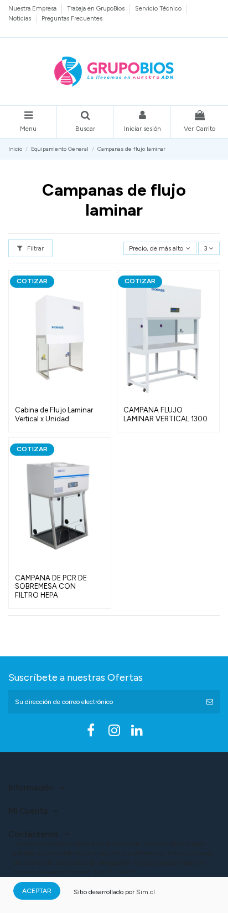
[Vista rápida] (59, 397)
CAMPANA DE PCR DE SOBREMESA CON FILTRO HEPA (51, 586)
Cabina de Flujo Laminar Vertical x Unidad (54, 414)
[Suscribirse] (210, 701)
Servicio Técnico (159, 8)
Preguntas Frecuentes (72, 18)
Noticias (20, 18)
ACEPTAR (36, 891)
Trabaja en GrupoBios (96, 8)
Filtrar (34, 248)
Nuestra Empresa (33, 8)
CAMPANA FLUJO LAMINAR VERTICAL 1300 (165, 414)
